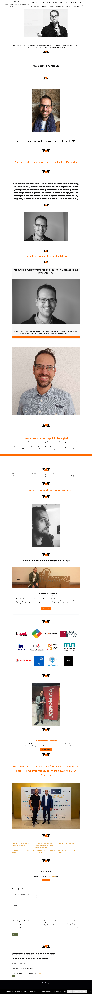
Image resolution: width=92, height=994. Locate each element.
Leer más (38, 973)
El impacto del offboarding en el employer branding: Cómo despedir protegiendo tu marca (44, 845)
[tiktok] (51, 983)
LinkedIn (53, 876)
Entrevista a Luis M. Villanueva (66, 843)
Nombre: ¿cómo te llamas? (19, 963)
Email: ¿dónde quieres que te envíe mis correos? (25, 968)
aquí (67, 560)
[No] (90, 991)
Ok (69, 991)
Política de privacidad (80, 991)
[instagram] (45, 983)
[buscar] (82, 6)
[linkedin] (48, 983)
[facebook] (42, 983)
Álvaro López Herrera (16, 2)
